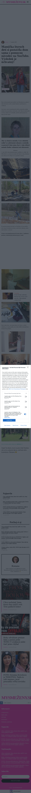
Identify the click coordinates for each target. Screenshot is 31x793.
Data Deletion (7, 425)
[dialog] (15, 396)
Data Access (15, 425)
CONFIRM (9, 420)
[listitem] (15, 393)
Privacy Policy (24, 425)
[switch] (25, 396)
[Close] (28, 367)
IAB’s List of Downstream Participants (17, 389)
